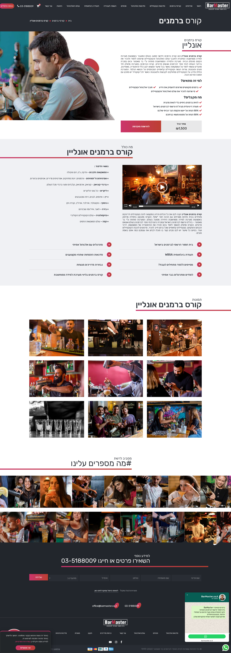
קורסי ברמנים (175, 6)
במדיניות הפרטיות (23, 641)
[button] (162, 187)
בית (70, 20)
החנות (59, 6)
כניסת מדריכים (105, 633)
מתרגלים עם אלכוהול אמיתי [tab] (87, 244)
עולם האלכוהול (73, 6)
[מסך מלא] (126, 205)
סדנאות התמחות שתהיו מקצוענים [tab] (84, 254)
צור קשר (48, 6)
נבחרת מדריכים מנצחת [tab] (90, 264)
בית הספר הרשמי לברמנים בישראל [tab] (173, 244)
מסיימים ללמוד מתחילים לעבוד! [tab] (176, 264)
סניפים (123, 6)
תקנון (90, 633)
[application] (162, 187)
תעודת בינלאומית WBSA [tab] (179, 254)
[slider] (164, 206)
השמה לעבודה (110, 6)
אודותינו (189, 6)
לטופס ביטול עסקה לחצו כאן (106, 591)
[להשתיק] (130, 205)
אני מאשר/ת (25, 648)
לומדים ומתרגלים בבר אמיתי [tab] (177, 274)
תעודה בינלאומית (91, 6)
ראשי (199, 6)
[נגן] (198, 205)
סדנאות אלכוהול (138, 6)
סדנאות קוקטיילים (157, 6)
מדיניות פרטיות (61, 633)
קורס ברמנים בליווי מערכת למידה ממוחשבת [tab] (78, 274)
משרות (77, 633)
